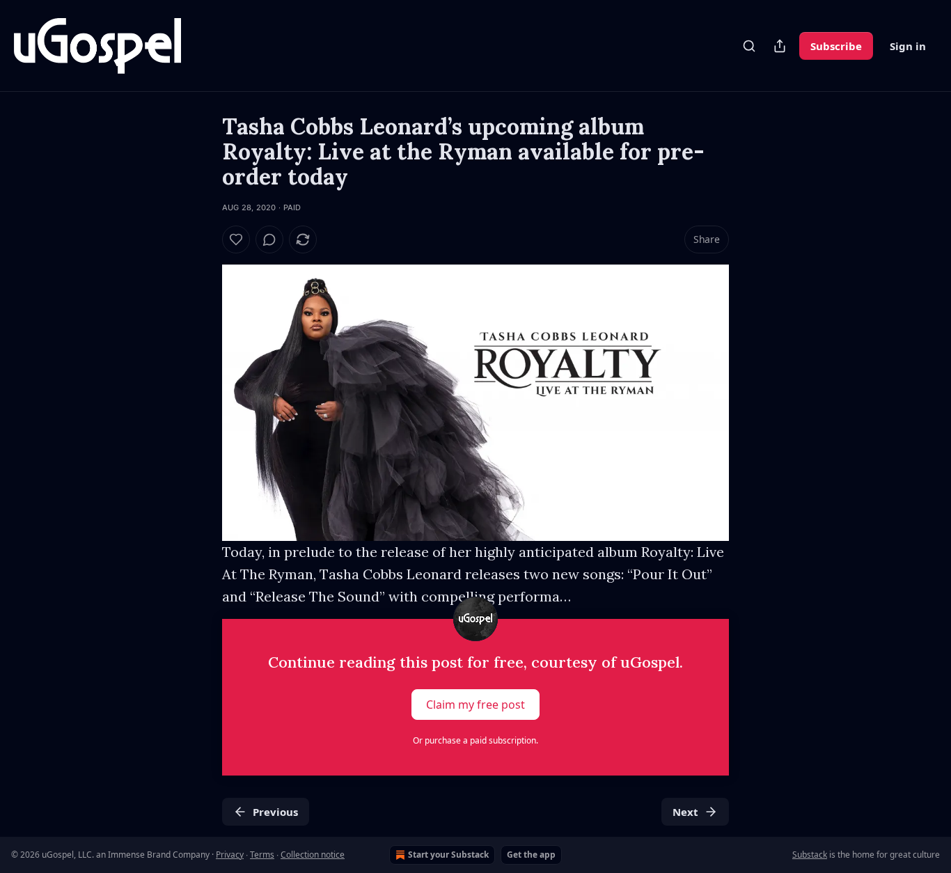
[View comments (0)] (269, 239)
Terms (262, 854)
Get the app (531, 854)
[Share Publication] (780, 46)
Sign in (908, 46)
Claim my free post (475, 704)
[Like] (236, 239)
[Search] (749, 46)
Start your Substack (448, 854)
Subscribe (836, 46)
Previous (275, 812)
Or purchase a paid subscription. (475, 740)
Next (685, 812)
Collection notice (313, 854)
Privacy (230, 854)
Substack (809, 854)
